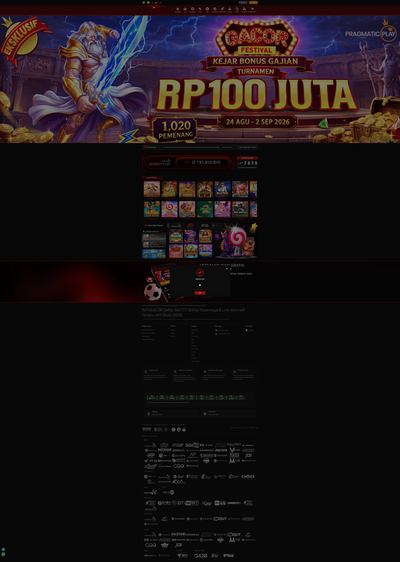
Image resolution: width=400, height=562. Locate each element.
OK (200, 293)
